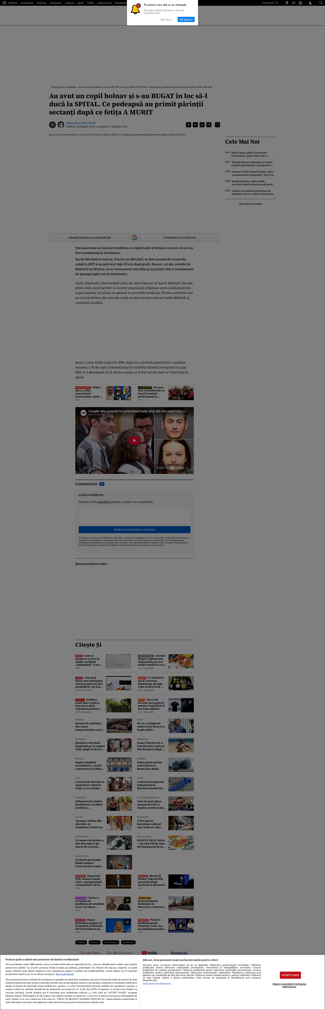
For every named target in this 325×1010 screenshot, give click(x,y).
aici (89, 993)
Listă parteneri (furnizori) (157, 983)
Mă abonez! (186, 19)
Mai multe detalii (65, 974)
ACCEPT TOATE (290, 975)
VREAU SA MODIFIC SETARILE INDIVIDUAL (289, 985)
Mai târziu (166, 19)
